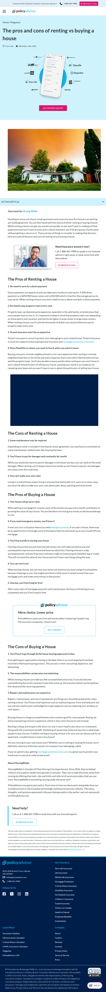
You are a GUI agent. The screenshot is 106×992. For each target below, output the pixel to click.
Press (57, 959)
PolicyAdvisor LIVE (11, 955)
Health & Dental (62, 912)
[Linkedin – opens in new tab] (26, 894)
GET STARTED (54, 630)
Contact (58, 946)
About (58, 933)
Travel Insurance (62, 903)
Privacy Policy (61, 951)
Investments (60, 921)
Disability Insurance (64, 890)
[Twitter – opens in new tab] (11, 894)
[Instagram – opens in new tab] (19, 894)
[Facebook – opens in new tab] (4, 894)
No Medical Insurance (64, 894)
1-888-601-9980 (70, 3)
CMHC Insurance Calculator (15, 946)
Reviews (58, 942)
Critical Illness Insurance (66, 886)
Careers (58, 937)
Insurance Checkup (11, 933)
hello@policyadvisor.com (76, 850)
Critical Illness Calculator (14, 942)
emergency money (60, 527)
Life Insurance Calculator (14, 937)
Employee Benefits (63, 916)
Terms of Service (62, 955)
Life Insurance (61, 873)
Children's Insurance (64, 899)
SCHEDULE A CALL (89, 4)
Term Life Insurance (63, 868)
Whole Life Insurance (64, 877)
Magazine (15, 22)
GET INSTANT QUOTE (53, 108)
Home (6, 22)
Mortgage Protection (64, 881)
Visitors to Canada (63, 908)
